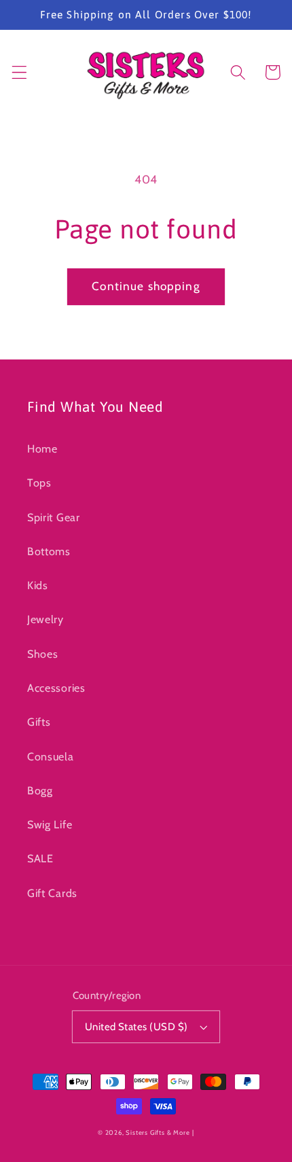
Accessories (56, 687)
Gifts (38, 721)
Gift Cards (52, 893)
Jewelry (45, 619)
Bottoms (49, 551)
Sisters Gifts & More (157, 1132)
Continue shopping (146, 286)
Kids (37, 585)
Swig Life (49, 824)
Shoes (42, 654)
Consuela (50, 756)
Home (42, 448)
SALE (40, 858)
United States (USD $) (136, 1027)
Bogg (40, 790)
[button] (19, 72)
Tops (39, 482)
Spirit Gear (53, 517)
